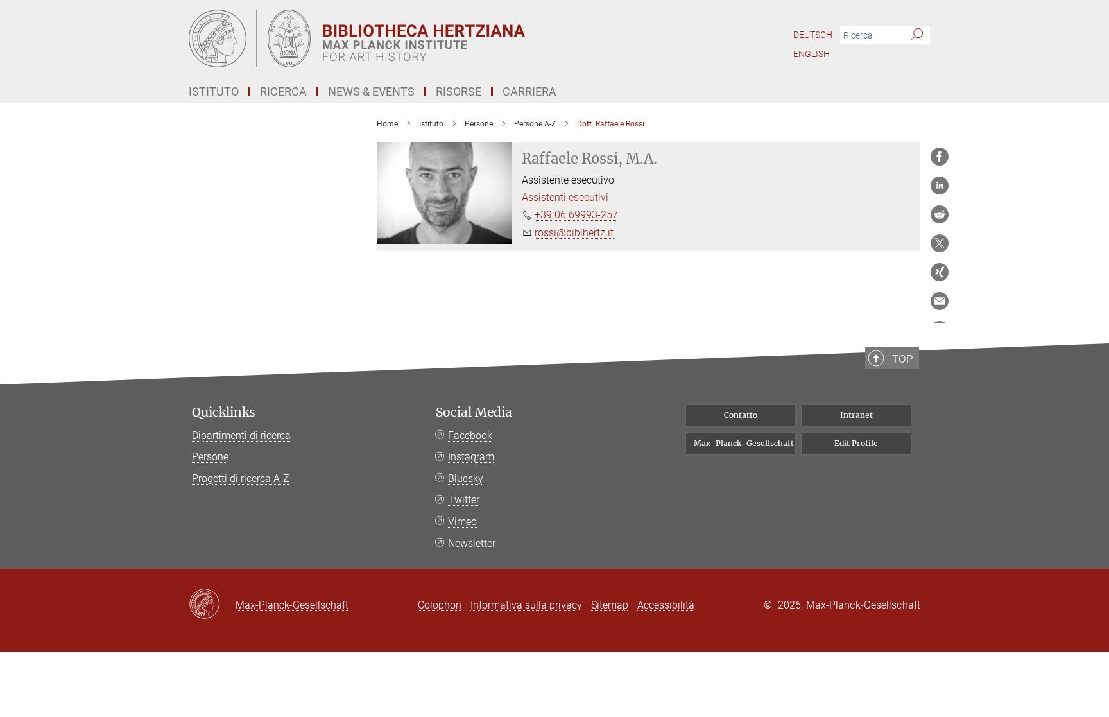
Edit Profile (856, 443)
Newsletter (471, 543)
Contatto (740, 415)
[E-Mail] (939, 301)
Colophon (439, 605)
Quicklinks (223, 412)
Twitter (463, 500)
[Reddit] (939, 214)
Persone (210, 457)
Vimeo (462, 521)
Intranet (856, 415)
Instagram (471, 457)
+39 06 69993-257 (576, 215)
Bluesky (465, 478)
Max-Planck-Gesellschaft (744, 443)
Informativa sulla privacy (526, 605)
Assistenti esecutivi (565, 197)
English (811, 54)
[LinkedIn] (939, 185)
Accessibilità (665, 605)
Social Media (474, 412)
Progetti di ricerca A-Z (240, 478)
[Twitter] (939, 243)
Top (902, 358)
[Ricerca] (917, 35)
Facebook (470, 435)
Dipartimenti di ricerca (241, 435)
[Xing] (939, 272)
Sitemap (609, 605)
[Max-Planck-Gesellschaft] (212, 604)
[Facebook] (939, 156)
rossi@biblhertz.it (574, 233)
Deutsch (812, 35)
